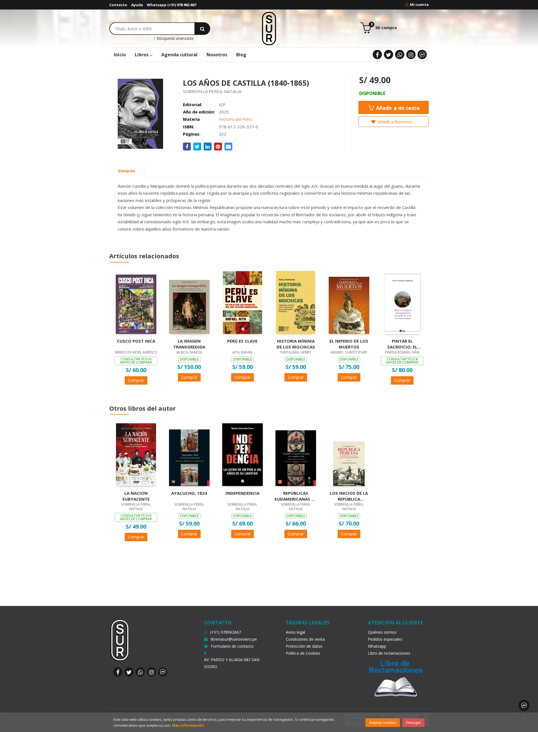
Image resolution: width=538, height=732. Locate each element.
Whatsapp (377, 646)
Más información (188, 725)
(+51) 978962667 (225, 632)
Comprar (136, 380)
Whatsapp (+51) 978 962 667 (171, 4)
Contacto (118, 4)
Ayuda (137, 4)
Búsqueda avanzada (174, 38)
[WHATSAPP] (399, 54)
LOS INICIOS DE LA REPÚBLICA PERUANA (349, 495)
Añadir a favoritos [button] (394, 121)
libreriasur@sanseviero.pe (234, 639)
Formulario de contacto (232, 646)
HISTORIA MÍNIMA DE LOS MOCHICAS (296, 343)
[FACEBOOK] (377, 54)
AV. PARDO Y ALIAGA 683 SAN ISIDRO (231, 663)
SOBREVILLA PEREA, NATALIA (212, 91)
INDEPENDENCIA (242, 493)
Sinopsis (126, 170)
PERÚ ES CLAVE (242, 341)
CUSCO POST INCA (136, 341)
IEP (222, 104)
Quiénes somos (382, 632)
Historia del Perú (235, 119)
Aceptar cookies (382, 722)
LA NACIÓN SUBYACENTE (136, 495)
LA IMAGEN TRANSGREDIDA (189, 343)
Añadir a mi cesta (397, 107)
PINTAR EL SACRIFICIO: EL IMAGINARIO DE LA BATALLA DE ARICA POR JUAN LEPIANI (402, 343)
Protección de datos (304, 646)
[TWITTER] (388, 54)
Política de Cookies (303, 653)
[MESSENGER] (422, 54)
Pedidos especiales (385, 639)
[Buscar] (202, 28)
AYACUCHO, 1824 (189, 493)
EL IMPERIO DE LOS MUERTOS (349, 343)
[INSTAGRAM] (411, 54)
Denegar (413, 722)
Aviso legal (295, 632)
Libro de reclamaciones (389, 653)
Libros (142, 55)
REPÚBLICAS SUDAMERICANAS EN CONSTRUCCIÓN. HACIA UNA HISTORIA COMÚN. (295, 495)
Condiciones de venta (305, 639)
